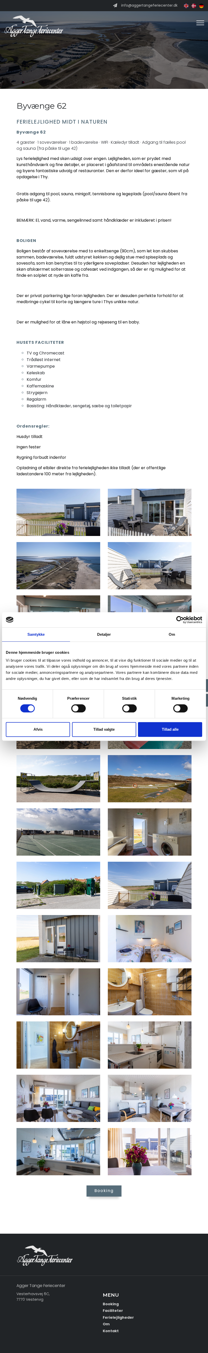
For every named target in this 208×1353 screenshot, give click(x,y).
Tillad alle (170, 729)
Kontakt (111, 1331)
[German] (200, 5)
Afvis (38, 729)
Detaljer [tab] (104, 634)
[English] (185, 5)
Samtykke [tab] (36, 634)
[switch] (78, 708)
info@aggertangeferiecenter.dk (149, 5)
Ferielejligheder (118, 1317)
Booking (104, 1191)
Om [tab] (172, 634)
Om (106, 1324)
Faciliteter (113, 1310)
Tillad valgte (104, 729)
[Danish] (193, 5)
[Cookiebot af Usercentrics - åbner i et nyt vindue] (180, 620)
